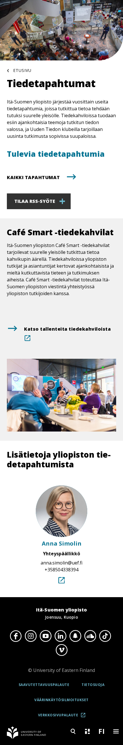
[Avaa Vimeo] (61, 650)
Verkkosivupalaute (63, 717)
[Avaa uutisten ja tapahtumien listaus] (87, 731)
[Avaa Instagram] (30, 636)
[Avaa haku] (73, 731)
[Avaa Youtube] (45, 636)
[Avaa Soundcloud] (90, 636)
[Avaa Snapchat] (75, 636)
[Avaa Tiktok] (105, 636)
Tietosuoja (93, 684)
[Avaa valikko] (116, 731)
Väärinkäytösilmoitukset (61, 699)
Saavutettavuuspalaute (44, 684)
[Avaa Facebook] (15, 636)
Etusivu (22, 70)
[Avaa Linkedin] (60, 636)
